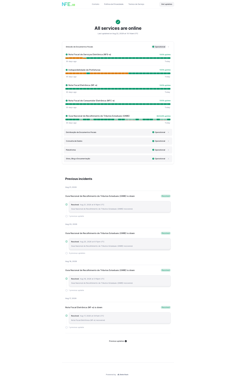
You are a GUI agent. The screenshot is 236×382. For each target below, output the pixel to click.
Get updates (166, 4)
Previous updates (117, 341)
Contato (95, 4)
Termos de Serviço (136, 4)
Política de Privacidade (113, 4)
